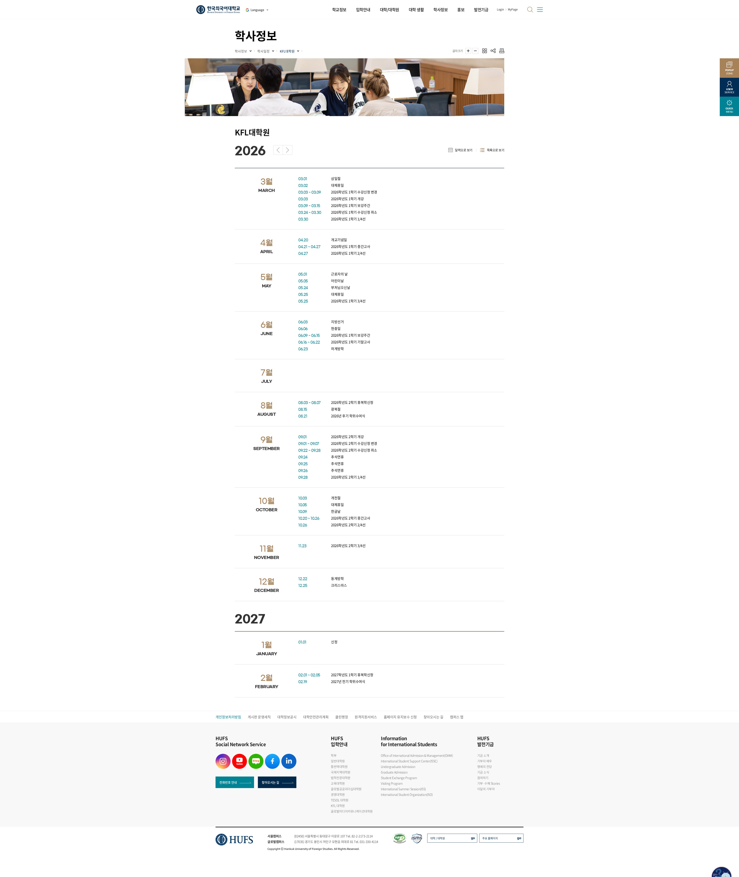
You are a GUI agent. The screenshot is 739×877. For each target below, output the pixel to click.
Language (257, 10)
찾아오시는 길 (433, 717)
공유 (493, 50)
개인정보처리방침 (228, 717)
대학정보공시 (286, 717)
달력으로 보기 (463, 150)
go (473, 838)
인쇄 (500, 50)
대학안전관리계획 (316, 717)
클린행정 (341, 717)
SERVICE (729, 91)
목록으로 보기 (495, 150)
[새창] (223, 756)
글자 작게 (475, 51)
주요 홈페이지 (490, 838)
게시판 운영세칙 (259, 717)
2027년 (287, 150)
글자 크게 (468, 51)
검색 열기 (530, 9)
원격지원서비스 (366, 717)
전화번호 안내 (228, 782)
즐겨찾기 (484, 50)
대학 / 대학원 (437, 838)
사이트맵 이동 (540, 9)
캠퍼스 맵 (456, 717)
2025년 (278, 150)
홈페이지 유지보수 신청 (400, 717)
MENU (729, 110)
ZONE (729, 72)
